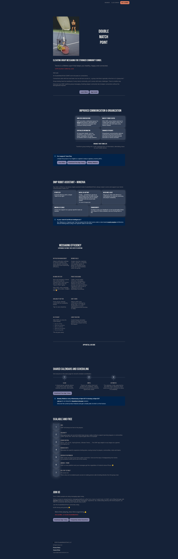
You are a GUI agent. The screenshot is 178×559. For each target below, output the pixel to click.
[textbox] (89, 2)
